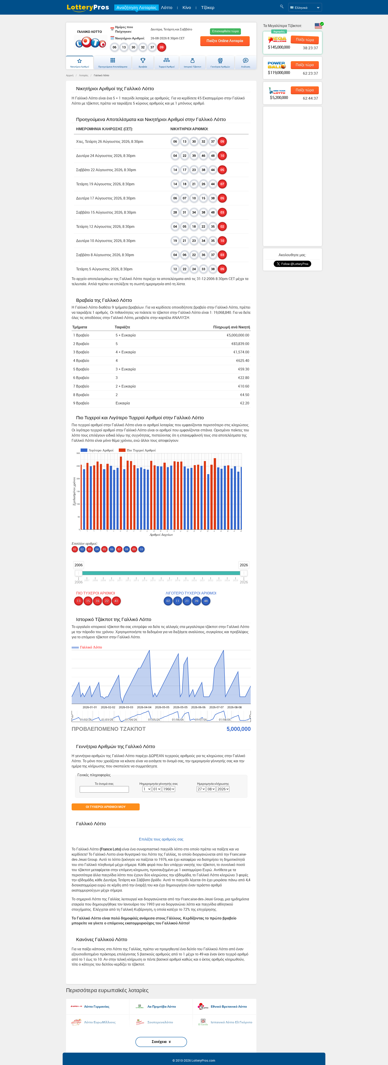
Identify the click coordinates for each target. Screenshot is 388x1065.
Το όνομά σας (104, 783)
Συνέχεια (159, 1041)
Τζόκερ (207, 7)
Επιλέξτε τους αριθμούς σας (161, 839)
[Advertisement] (292, 176)
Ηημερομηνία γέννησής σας (158, 783)
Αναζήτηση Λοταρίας (137, 7)
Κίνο (187, 7)
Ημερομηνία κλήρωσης (213, 783)
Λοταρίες (83, 75)
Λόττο (166, 7)
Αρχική (69, 75)
